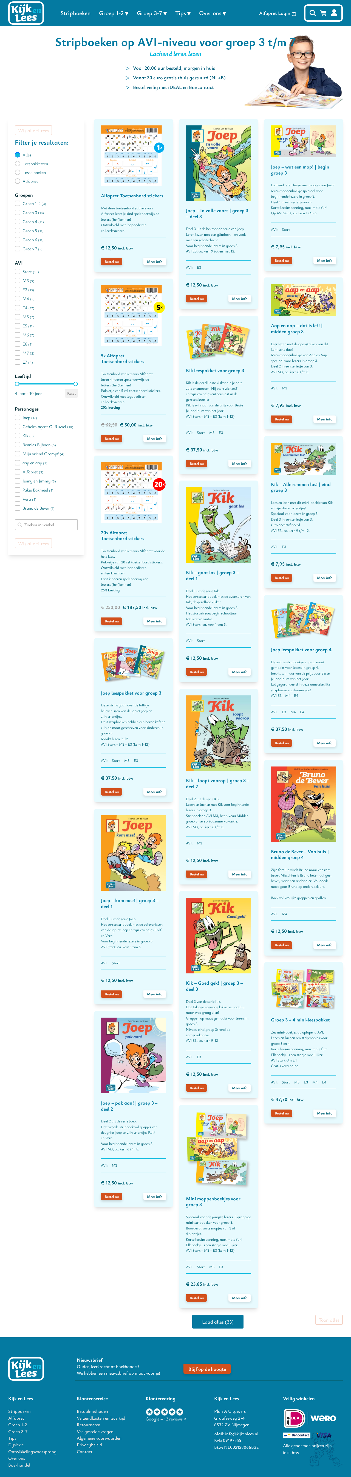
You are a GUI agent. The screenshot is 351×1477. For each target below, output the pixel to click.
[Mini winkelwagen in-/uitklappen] (323, 13)
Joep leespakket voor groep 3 (131, 692)
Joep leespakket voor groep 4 (301, 649)
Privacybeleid (89, 1445)
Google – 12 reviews (164, 1419)
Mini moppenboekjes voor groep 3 (213, 1201)
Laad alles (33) (218, 1321)
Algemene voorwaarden (99, 1438)
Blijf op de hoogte (207, 1369)
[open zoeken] (313, 13)
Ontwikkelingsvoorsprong (32, 1451)
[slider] (17, 384)
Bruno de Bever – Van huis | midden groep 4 (300, 854)
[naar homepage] (26, 13)
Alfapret (16, 1418)
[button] (46, 155)
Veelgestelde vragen (95, 1431)
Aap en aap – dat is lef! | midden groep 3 (297, 328)
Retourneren (88, 1425)
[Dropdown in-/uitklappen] (127, 13)
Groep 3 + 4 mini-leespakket (300, 1019)
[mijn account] (334, 13)
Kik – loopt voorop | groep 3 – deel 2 (218, 783)
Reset (71, 393)
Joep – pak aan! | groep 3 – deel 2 (129, 1105)
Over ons (210, 13)
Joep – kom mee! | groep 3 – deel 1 (130, 903)
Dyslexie (16, 1445)
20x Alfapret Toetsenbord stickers (122, 535)
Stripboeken (76, 13)
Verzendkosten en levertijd (101, 1418)
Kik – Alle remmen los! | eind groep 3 (301, 487)
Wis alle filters (33, 130)
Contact (84, 1451)
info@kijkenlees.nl (241, 1434)
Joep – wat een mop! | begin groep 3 (300, 169)
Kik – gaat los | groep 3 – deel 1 (212, 575)
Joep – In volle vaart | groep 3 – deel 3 (217, 213)
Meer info (154, 261)
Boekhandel (19, 1465)
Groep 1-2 (111, 13)
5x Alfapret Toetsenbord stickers (122, 358)
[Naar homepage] (26, 1368)
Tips (180, 13)
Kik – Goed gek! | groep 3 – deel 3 (214, 985)
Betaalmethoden (92, 1411)
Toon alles (329, 1319)
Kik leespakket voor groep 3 (215, 370)
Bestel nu (112, 261)
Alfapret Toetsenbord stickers (132, 195)
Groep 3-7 (149, 13)
